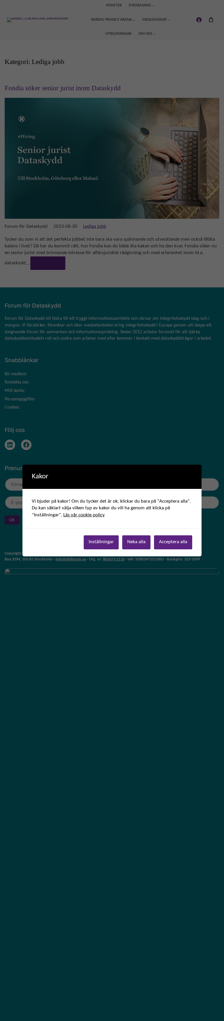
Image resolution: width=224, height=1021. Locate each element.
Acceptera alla (173, 542)
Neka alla (136, 542)
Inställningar (101, 542)
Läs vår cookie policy (84, 515)
